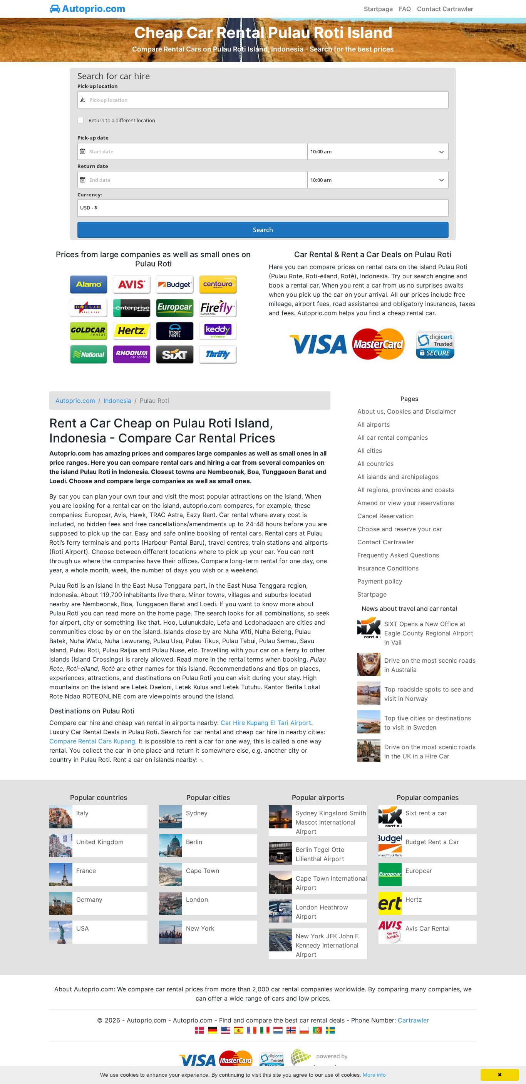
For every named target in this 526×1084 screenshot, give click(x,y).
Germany (89, 899)
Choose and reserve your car (399, 529)
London (197, 899)
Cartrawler (413, 1020)
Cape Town (202, 871)
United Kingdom (100, 842)
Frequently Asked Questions (398, 555)
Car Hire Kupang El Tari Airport (266, 723)
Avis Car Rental (427, 928)
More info (374, 1075)
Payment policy (379, 581)
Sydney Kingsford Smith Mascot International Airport (331, 822)
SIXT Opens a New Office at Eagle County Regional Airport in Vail (428, 633)
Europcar (418, 871)
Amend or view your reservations (405, 503)
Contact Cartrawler (445, 9)
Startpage (378, 9)
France (86, 871)
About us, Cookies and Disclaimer (406, 411)
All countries (375, 463)
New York (200, 928)
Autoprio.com (92, 8)
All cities (369, 450)
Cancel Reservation (385, 516)
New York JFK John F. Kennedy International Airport (328, 945)
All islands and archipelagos (398, 476)
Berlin (194, 842)
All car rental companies (392, 437)
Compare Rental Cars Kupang (92, 741)
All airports (373, 424)
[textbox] (263, 99)
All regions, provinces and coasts (405, 490)
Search (263, 230)
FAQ (405, 9)
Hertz (413, 899)
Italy (82, 813)
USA (82, 928)
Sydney (197, 813)
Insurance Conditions (388, 568)
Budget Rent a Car (432, 842)
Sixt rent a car (426, 813)
